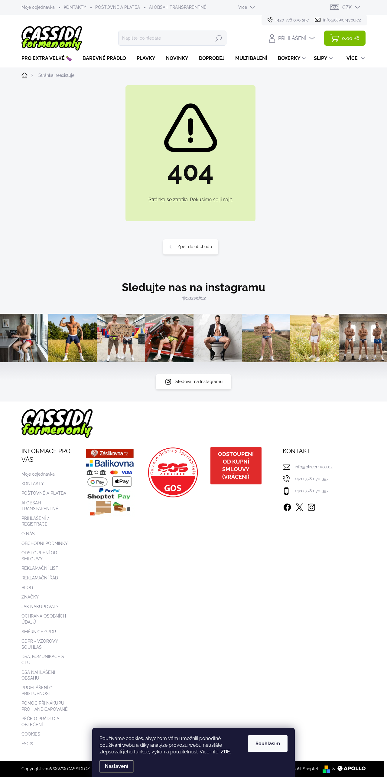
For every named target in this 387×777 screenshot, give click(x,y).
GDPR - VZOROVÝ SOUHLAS (39, 644)
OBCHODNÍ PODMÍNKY (44, 543)
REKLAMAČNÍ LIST (39, 568)
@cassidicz (193, 298)
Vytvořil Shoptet (302, 768)
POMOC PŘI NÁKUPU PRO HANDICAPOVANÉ (44, 706)
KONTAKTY (75, 7)
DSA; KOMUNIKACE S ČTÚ (42, 659)
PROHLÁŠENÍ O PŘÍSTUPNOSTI (37, 690)
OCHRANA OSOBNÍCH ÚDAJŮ (43, 619)
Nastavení (116, 766)
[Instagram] (311, 506)
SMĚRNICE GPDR (38, 631)
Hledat (218, 38)
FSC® (27, 743)
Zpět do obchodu (194, 246)
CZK (347, 7)
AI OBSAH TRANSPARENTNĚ (178, 7)
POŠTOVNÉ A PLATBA (117, 7)
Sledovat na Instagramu (199, 381)
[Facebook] (287, 506)
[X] (299, 506)
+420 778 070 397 (311, 478)
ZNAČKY (30, 597)
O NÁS (28, 533)
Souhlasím (267, 743)
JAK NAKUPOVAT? (39, 606)
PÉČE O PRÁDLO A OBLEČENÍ (40, 721)
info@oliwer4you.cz (314, 466)
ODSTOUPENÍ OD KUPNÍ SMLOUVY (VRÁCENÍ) (236, 465)
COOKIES (30, 734)
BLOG (27, 587)
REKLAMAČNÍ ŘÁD (39, 577)
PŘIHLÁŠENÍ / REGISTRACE (35, 521)
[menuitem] (48, 58)
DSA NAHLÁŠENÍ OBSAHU (38, 675)
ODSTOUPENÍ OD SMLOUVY (39, 555)
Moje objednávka (38, 7)
